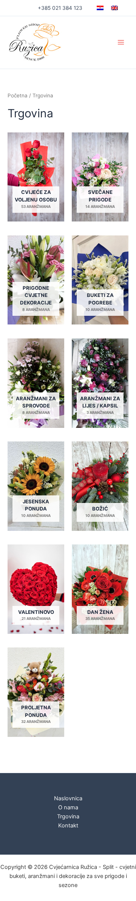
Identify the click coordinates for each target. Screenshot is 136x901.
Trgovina (68, 816)
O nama (68, 807)
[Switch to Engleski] (114, 8)
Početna (18, 95)
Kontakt (68, 825)
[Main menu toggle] (120, 42)
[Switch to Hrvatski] (100, 8)
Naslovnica (68, 798)
